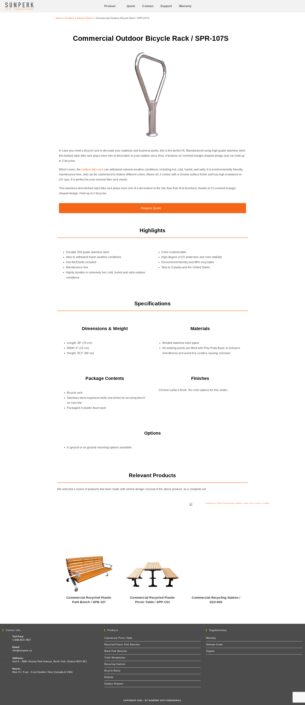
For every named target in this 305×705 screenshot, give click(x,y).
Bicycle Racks (85, 18)
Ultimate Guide (214, 644)
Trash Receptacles (114, 657)
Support (210, 651)
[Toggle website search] (199, 6)
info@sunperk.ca (22, 650)
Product (69, 18)
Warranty (211, 638)
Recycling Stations (114, 664)
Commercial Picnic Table (118, 638)
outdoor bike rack (92, 169)
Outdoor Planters (113, 683)
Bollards (108, 677)
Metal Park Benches (115, 651)
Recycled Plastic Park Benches (122, 644)
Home (58, 18)
